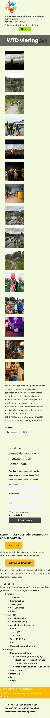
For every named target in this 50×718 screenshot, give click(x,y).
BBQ (12, 642)
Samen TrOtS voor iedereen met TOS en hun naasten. (24, 17)
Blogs (13, 680)
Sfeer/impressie (18, 608)
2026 (17, 635)
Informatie (15, 674)
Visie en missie (17, 597)
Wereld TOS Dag (18, 639)
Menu (23, 29)
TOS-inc (36, 590)
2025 (17, 632)
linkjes (13, 677)
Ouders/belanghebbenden (23, 646)
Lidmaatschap (17, 601)
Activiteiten (10, 615)
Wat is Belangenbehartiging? (29, 656)
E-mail (11, 503)
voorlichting (16, 670)
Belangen (9, 649)
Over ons (9, 594)
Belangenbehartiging (20, 653)
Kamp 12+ (15, 628)
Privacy (13, 611)
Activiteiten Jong (18, 621)
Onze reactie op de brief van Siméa (32, 667)
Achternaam (14, 494)
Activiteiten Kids (18, 618)
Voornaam (13, 484)
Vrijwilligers (15, 604)
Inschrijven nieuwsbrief (19, 562)
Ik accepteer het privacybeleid (18, 513)
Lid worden (13, 545)
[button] (25, 61)
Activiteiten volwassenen (22, 625)
